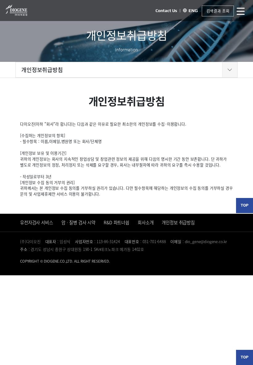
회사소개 (145, 222)
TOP (244, 205)
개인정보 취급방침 (178, 222)
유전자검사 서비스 (36, 222)
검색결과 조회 (218, 11)
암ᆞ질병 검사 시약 (78, 222)
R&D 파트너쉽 (116, 222)
